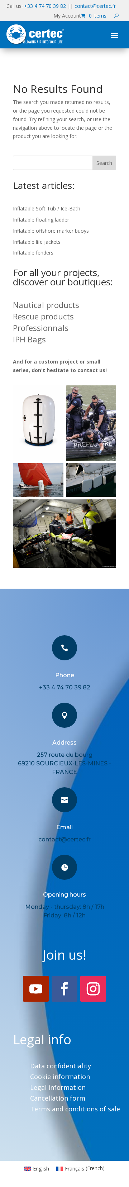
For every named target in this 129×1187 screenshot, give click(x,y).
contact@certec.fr (95, 6)
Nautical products (46, 304)
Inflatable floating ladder (41, 219)
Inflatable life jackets (37, 241)
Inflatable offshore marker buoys (51, 230)
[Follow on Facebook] (64, 989)
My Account (67, 16)
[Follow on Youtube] (36, 989)
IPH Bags (29, 339)
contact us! (92, 370)
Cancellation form (57, 1099)
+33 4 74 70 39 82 (45, 6)
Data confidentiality (60, 1066)
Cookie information (60, 1077)
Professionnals (40, 327)
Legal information (58, 1088)
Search (104, 163)
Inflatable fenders (33, 252)
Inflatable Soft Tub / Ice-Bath (46, 208)
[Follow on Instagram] (93, 989)
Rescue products (43, 316)
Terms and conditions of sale (75, 1109)
